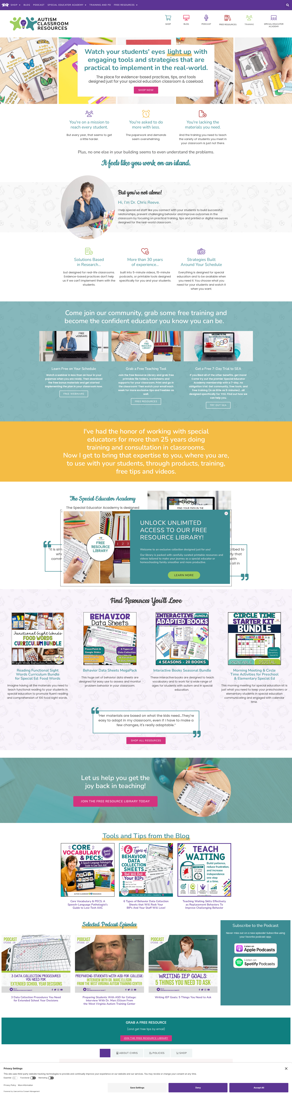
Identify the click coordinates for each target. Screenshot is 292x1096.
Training (249, 24)
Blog (27, 4)
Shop (14, 4)
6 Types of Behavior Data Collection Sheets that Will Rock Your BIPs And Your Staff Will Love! (146, 904)
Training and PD (100, 4)
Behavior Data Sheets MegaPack (110, 670)
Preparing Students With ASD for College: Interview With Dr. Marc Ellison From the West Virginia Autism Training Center (109, 1000)
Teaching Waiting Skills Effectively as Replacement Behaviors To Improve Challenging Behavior (204, 904)
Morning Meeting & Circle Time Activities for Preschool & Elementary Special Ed (254, 674)
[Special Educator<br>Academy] (274, 18)
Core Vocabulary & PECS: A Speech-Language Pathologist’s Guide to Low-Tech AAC (88, 904)
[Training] (249, 18)
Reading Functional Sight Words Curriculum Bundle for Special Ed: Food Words (37, 674)
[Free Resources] (228, 18)
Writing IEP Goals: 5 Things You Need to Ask (183, 997)
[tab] (105, 1053)
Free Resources (124, 4)
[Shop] (168, 18)
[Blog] (186, 18)
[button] (287, 5)
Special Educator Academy (65, 4)
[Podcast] (206, 18)
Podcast (39, 4)
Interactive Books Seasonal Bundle (182, 670)
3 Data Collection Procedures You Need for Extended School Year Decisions (36, 998)
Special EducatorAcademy (273, 25)
